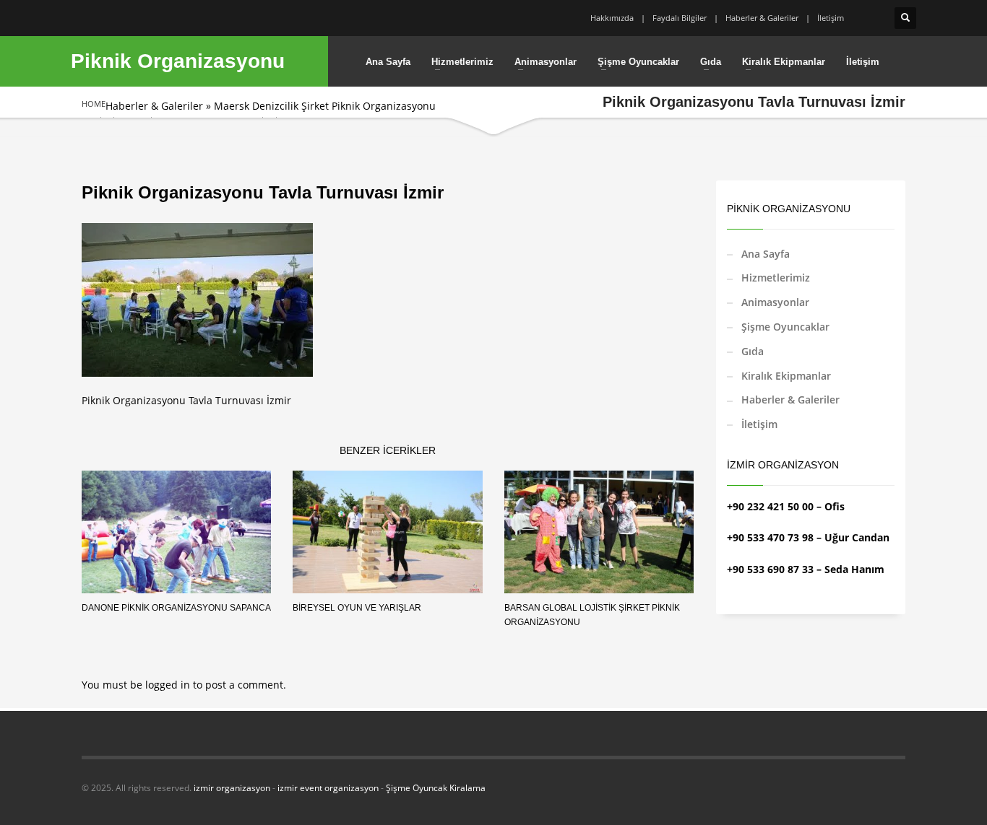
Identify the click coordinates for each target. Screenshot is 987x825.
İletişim (830, 17)
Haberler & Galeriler (761, 17)
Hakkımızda (612, 17)
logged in (169, 684)
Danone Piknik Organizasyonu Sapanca (176, 608)
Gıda (752, 351)
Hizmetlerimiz (775, 277)
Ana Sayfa (765, 254)
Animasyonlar (775, 302)
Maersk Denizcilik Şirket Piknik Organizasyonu (325, 106)
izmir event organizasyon (328, 788)
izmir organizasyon (232, 788)
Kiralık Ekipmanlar (786, 376)
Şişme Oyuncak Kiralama (436, 788)
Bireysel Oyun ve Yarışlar (357, 608)
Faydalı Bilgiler (679, 17)
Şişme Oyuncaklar (785, 326)
